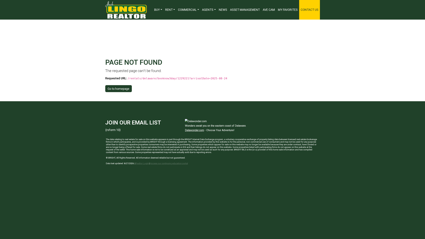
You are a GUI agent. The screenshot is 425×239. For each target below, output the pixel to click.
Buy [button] (157, 9)
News (223, 9)
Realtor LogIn (142, 163)
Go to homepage (118, 88)
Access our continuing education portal (169, 163)
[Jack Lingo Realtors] (126, 9)
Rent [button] (169, 9)
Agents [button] (207, 9)
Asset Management (245, 9)
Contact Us (309, 9)
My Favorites (288, 9)
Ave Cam (269, 9)
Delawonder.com (194, 130)
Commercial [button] (187, 9)
